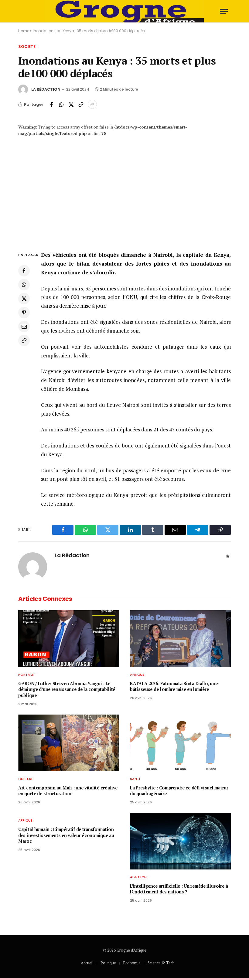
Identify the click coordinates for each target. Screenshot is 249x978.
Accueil (87, 963)
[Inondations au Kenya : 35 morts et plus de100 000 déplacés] (124, 187)
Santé (135, 778)
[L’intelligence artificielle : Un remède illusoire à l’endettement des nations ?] (180, 841)
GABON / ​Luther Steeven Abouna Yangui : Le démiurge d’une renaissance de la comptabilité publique (66, 689)
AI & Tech (138, 877)
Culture (25, 778)
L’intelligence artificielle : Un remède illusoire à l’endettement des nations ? (179, 889)
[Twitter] (24, 298)
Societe (27, 46)
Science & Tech (161, 963)
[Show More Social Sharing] (92, 104)
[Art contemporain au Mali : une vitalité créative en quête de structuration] (68, 743)
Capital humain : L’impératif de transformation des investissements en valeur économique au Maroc (66, 835)
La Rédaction (45, 89)
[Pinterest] (24, 312)
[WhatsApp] (24, 284)
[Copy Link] (80, 104)
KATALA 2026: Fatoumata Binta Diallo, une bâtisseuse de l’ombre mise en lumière (173, 686)
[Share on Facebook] (51, 104)
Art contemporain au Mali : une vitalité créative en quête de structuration (68, 791)
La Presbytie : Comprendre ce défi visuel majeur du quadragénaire (179, 791)
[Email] (24, 326)
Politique (108, 963)
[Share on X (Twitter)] (71, 104)
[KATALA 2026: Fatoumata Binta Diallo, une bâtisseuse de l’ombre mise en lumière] (180, 638)
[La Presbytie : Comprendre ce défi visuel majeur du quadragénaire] (180, 743)
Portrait (26, 674)
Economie (132, 963)
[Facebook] (24, 270)
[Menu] (224, 11)
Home (23, 30)
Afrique (137, 674)
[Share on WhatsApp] (61, 104)
